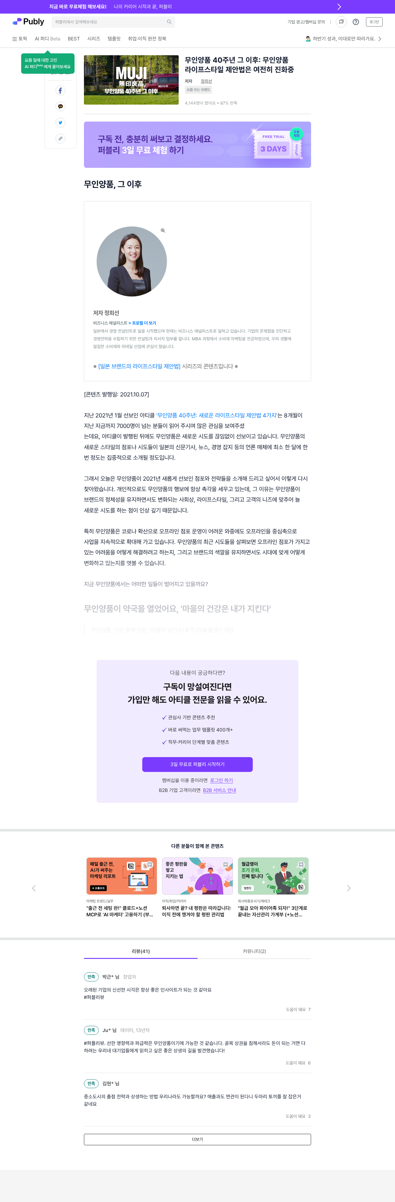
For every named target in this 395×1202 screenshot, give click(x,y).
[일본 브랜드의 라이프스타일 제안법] (139, 366)
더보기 (197, 1139)
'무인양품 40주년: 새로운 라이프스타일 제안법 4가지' (216, 415)
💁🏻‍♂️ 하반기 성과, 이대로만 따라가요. (340, 39)
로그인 (374, 22)
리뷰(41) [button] (141, 951)
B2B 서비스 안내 (219, 790)
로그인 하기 (221, 780)
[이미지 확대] (163, 230)
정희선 (206, 81)
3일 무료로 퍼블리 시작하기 (197, 764)
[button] (47, 63)
